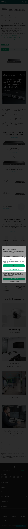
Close (24, 257)
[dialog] (14, 264)
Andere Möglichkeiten (14, 269)
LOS (14, 265)
